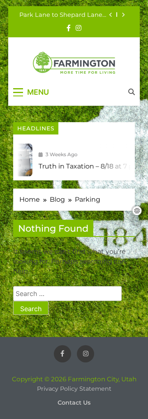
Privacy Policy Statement (74, 388)
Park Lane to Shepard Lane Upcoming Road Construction (60, 14)
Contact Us (74, 402)
